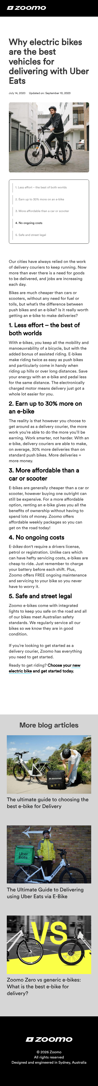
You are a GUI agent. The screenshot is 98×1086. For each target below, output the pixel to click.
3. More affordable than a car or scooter (42, 211)
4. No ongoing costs (28, 223)
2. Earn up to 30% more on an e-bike (39, 199)
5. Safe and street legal (30, 235)
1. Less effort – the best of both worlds (41, 187)
